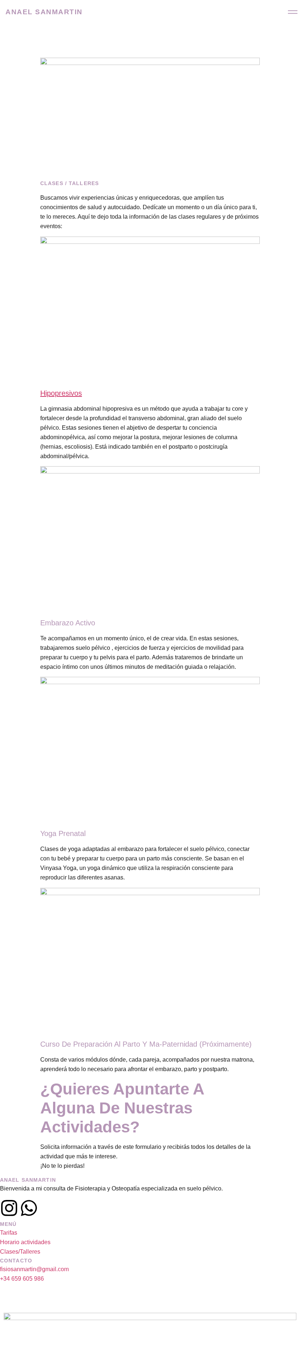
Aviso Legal (120, 1303)
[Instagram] (9, 1208)
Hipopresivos (61, 393)
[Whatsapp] (29, 1208)
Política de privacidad (168, 1303)
